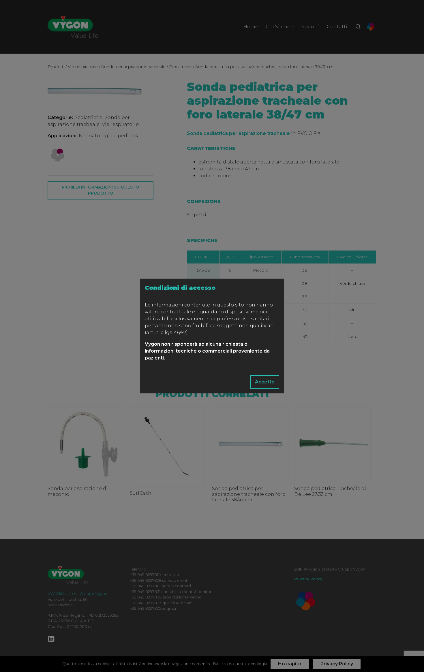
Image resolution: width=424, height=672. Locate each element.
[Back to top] (407, 655)
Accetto (265, 382)
